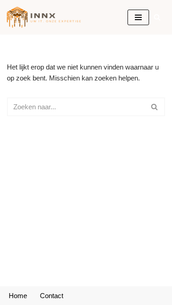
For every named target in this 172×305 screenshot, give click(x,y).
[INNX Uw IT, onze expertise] (46, 17)
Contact (51, 296)
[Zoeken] (157, 17)
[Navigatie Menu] (138, 17)
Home (18, 296)
